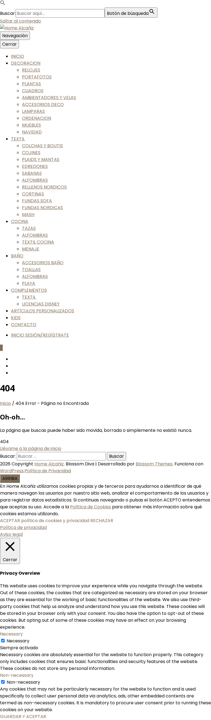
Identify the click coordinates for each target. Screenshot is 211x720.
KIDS (16, 318)
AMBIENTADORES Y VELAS (49, 97)
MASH (28, 214)
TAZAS (29, 228)
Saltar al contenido (20, 21)
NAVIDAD (32, 132)
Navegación (15, 35)
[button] (2, 4)
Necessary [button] (11, 634)
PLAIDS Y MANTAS (40, 159)
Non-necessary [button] (17, 675)
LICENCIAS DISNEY (41, 304)
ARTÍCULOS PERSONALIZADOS (42, 311)
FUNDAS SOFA (37, 201)
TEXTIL (18, 139)
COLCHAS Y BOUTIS (42, 146)
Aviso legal (11, 534)
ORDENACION (36, 118)
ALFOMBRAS (35, 180)
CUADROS (32, 91)
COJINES (31, 152)
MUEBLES (31, 125)
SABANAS (32, 173)
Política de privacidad (23, 527)
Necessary (18, 641)
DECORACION (25, 63)
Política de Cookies (90, 507)
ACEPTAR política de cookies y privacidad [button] (44, 520)
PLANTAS (31, 84)
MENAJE (30, 249)
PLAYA (28, 283)
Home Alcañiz (49, 464)
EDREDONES (35, 166)
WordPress (12, 471)
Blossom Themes (154, 464)
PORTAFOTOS (37, 77)
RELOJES (31, 70)
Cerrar (9, 44)
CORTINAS (33, 194)
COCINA (19, 221)
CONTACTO (23, 324)
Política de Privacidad (47, 471)
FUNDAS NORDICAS (42, 207)
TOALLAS (31, 269)
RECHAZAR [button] (101, 520)
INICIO (17, 56)
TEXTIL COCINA (38, 242)
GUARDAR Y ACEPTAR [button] (23, 716)
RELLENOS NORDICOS (44, 187)
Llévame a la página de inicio (30, 448)
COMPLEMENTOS (29, 290)
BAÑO (17, 256)
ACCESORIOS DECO (43, 104)
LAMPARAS (33, 111)
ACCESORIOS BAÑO (42, 263)
